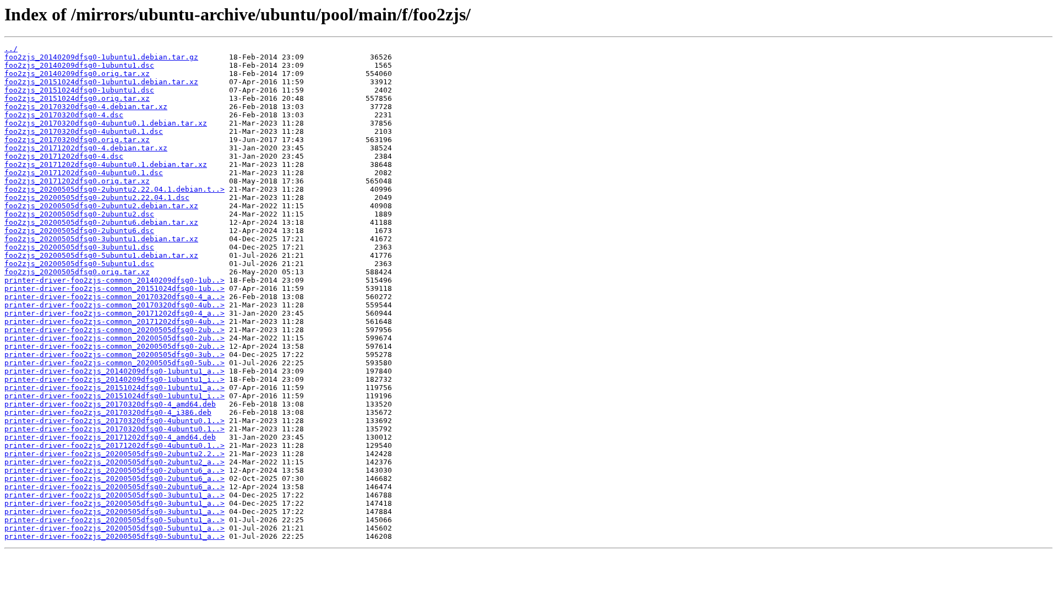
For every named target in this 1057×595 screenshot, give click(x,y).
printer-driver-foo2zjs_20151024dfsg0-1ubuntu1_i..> (114, 396)
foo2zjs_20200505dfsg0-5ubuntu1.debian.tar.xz (101, 255)
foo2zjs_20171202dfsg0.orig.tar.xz (77, 181)
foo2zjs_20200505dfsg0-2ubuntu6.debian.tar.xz (101, 222)
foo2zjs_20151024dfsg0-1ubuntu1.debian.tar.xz (101, 82)
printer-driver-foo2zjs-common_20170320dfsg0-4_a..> (114, 297)
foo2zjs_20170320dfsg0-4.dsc (63, 115)
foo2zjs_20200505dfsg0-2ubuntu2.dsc (79, 214)
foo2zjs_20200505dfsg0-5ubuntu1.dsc (79, 263)
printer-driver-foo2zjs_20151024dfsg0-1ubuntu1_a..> (114, 387)
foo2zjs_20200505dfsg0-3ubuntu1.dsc (79, 247)
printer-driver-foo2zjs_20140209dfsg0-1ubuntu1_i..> (114, 379)
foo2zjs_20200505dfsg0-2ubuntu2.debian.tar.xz (101, 206)
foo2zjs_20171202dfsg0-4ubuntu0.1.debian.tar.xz (105, 164)
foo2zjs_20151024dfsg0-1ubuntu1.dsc (79, 90)
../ (11, 49)
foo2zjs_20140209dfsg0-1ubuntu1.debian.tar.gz (101, 57)
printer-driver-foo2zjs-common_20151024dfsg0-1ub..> (114, 288)
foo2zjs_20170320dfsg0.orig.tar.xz (77, 140)
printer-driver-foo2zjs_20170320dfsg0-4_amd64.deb (110, 404)
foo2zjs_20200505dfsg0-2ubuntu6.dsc (79, 230)
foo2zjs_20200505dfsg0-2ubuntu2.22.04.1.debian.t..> (114, 189)
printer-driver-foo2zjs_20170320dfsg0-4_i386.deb (107, 412)
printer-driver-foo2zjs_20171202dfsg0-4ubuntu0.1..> (114, 445)
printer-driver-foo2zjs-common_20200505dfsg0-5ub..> (114, 363)
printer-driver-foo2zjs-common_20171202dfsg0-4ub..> (114, 321)
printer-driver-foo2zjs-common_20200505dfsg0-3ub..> (114, 354)
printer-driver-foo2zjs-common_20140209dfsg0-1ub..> (114, 280)
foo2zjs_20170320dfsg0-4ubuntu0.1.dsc (83, 131)
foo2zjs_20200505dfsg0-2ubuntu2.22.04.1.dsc (96, 197)
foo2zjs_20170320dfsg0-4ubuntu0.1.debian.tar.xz (105, 123)
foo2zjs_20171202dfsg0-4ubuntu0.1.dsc (83, 173)
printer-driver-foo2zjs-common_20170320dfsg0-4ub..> (114, 305)
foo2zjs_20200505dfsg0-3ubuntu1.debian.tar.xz (101, 239)
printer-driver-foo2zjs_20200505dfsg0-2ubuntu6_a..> (114, 470)
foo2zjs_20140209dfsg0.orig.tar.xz (77, 73)
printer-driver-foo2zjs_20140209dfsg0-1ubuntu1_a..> (114, 371)
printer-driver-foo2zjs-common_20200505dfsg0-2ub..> (114, 330)
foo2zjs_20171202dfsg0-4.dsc (63, 156)
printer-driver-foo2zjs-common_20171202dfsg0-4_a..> (114, 313)
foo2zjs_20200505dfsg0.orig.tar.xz (77, 272)
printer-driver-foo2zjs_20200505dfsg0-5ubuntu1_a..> (114, 520)
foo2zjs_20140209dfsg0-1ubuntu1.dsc (79, 65)
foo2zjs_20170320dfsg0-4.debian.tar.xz (85, 106)
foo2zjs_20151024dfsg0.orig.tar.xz (77, 98)
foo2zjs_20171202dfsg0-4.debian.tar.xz (85, 148)
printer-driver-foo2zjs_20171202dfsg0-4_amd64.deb (110, 437)
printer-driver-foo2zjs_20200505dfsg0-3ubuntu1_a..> (114, 495)
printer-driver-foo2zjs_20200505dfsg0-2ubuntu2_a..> (114, 462)
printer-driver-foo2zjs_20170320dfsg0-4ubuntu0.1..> (114, 420)
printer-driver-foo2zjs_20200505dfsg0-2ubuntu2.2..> (114, 454)
